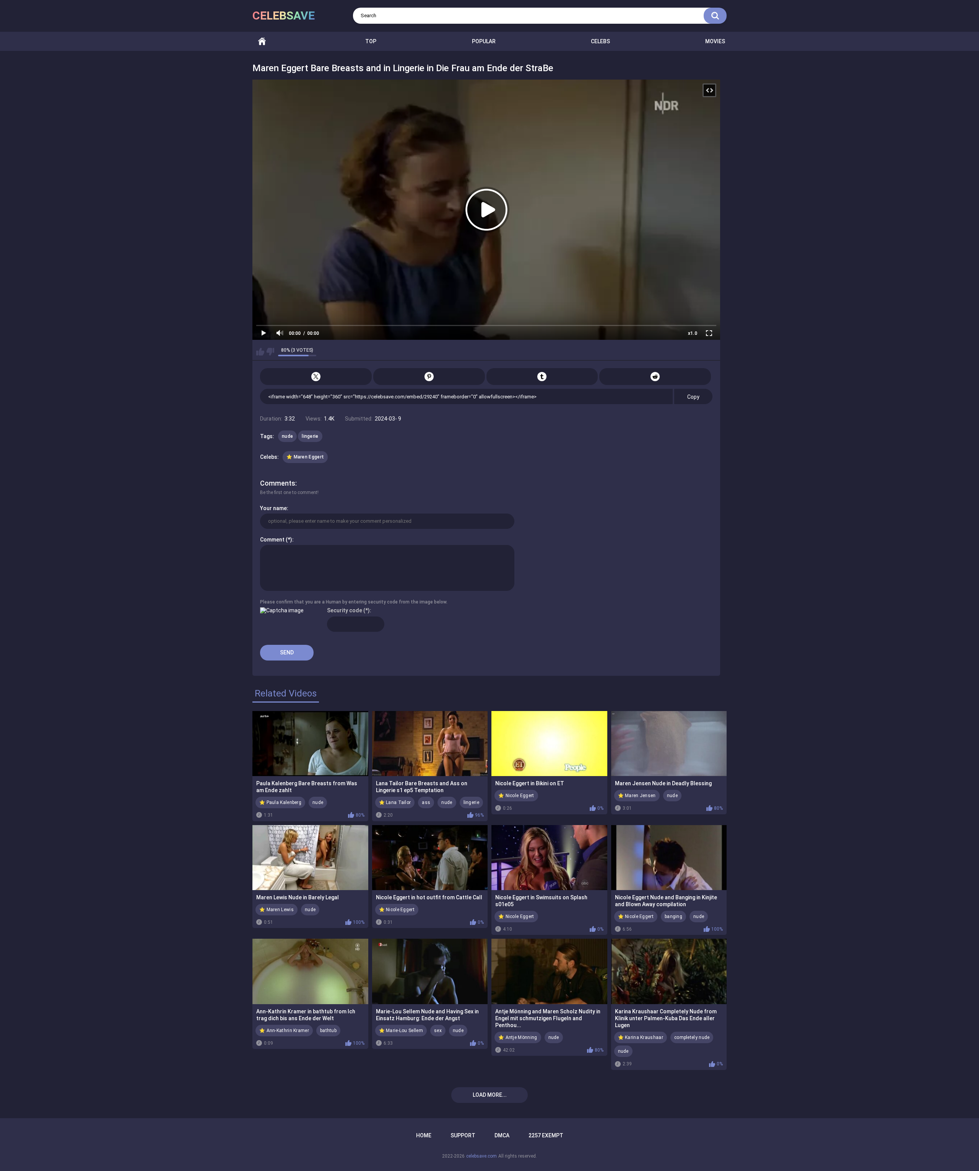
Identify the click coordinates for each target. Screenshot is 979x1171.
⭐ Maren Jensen (637, 795)
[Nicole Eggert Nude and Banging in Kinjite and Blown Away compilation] (669, 857)
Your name (273, 508)
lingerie (310, 436)
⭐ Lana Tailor (395, 802)
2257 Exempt (546, 1135)
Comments (277, 483)
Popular (484, 41)
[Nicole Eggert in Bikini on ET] (549, 743)
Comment (272, 540)
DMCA (501, 1135)
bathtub (328, 1030)
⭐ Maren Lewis (276, 909)
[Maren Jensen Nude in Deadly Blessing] (669, 743)
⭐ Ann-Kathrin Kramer (284, 1030)
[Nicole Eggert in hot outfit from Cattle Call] (430, 857)
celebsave (283, 15)
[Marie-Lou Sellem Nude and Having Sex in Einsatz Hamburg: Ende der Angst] (430, 971)
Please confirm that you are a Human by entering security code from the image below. (353, 602)
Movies (715, 41)
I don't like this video (270, 352)
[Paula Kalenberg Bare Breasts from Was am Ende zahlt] (310, 743)
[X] (316, 376)
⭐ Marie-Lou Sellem (401, 1030)
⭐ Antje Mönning (517, 1037)
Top (370, 41)
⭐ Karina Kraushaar (640, 1037)
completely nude (692, 1037)
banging (673, 916)
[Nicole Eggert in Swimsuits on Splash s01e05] (549, 857)
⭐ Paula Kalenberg (280, 802)
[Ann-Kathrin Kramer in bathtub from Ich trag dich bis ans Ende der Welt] (310, 971)
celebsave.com (481, 1156)
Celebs (600, 41)
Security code (344, 610)
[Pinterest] (429, 376)
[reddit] (655, 376)
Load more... (490, 1095)
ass (426, 802)
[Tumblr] (542, 376)
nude (287, 436)
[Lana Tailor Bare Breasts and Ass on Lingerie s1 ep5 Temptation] (430, 743)
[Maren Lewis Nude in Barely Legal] (310, 857)
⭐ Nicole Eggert (516, 795)
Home (262, 41)
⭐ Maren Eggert (305, 457)
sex (438, 1030)
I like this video (260, 352)
